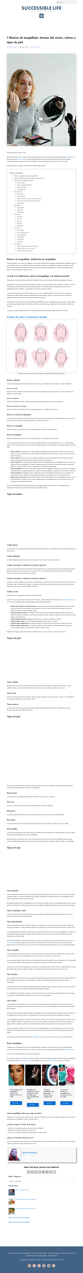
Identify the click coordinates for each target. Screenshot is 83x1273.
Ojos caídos (20, 241)
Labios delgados (21, 196)
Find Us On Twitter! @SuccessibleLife (19, 1217)
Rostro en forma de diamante (24, 185)
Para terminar (17, 244)
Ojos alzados (20, 239)
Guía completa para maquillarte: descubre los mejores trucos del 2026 (16, 1093)
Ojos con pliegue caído (23, 232)
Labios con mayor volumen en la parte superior (29, 198)
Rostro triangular (21, 189)
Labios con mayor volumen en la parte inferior (29, 200)
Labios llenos (20, 194)
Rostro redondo (21, 182)
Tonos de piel (17, 205)
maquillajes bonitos (25, 1060)
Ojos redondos (20, 237)
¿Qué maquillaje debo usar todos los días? (27, 246)
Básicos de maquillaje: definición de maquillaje (26, 175)
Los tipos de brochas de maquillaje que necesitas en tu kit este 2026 (66, 1093)
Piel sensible (20, 225)
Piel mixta (19, 223)
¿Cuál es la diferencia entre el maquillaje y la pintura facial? (29, 178)
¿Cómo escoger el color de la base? (26, 248)
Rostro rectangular (21, 187)
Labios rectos (20, 203)
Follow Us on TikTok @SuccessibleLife (19, 1222)
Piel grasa (19, 221)
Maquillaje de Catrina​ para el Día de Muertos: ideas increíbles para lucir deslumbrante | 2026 (33, 1094)
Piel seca (19, 219)
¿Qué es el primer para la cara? (25, 250)
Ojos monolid (20, 230)
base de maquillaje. (69, 1049)
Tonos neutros (20, 212)
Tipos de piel (17, 214)
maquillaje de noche (50, 1060)
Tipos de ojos (17, 228)
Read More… (16, 1103)
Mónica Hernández (29, 1153)
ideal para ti (62, 443)
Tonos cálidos (20, 207)
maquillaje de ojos (37, 1037)
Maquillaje (32, 47)
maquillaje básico (71, 157)
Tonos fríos (20, 209)
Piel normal (20, 216)
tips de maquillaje (22, 159)
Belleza (37, 47)
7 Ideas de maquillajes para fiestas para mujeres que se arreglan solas (49, 1093)
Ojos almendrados (21, 234)
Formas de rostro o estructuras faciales (23, 180)
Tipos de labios (18, 191)
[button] (41, 16)
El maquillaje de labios (67, 599)
